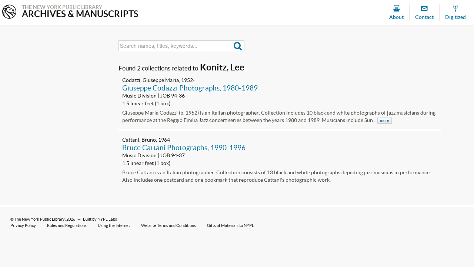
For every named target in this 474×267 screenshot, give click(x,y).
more (384, 120)
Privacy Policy (23, 225)
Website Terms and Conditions (168, 225)
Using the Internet (114, 225)
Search (237, 45)
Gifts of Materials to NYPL (230, 225)
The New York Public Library (39, 219)
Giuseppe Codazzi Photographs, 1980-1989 (190, 88)
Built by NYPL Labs (100, 219)
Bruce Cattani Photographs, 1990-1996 (184, 148)
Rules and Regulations (67, 225)
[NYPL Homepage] (9, 12)
